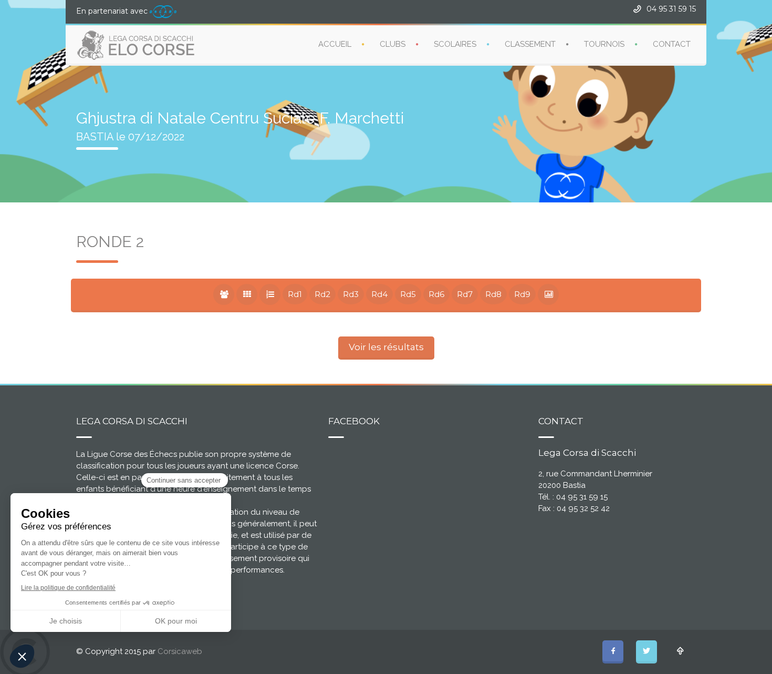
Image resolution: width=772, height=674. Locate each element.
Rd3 (351, 294)
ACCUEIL (334, 44)
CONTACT (672, 44)
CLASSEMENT (530, 44)
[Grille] (246, 294)
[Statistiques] (548, 294)
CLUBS (392, 44)
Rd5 (408, 294)
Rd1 (295, 294)
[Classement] (269, 294)
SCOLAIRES (455, 44)
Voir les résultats (386, 347)
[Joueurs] (223, 294)
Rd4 (379, 294)
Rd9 (522, 294)
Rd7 (465, 294)
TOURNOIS (604, 44)
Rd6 (436, 294)
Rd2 (322, 294)
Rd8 (493, 294)
